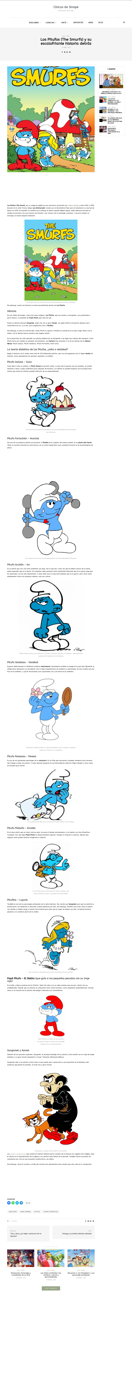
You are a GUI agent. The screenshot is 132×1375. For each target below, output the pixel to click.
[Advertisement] (51, 189)
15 (9, 1221)
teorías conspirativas (18, 1154)
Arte (63, 23)
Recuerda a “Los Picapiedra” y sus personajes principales (81, 1274)
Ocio (100, 23)
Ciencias (50, 23)
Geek (90, 23)
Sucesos (110, 116)
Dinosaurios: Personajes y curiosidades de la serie (21, 1274)
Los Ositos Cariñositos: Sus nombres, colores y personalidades (51, 1275)
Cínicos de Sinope (66, 7)
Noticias (37, 1211)
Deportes (78, 23)
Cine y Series (66, 36)
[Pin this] (70, 52)
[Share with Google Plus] (67, 52)
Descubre (34, 23)
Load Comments (51, 1288)
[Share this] (62, 52)
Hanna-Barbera (25, 1211)
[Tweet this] (64, 52)
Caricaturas (13, 1211)
